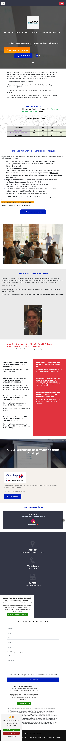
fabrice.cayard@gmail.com (33, 585)
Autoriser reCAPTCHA (24, 703)
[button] (2, 520)
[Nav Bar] (61, 3)
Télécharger (14, 496)
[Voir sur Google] (33, 521)
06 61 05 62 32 (25, 56)
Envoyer (35, 680)
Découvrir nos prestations (34, 212)
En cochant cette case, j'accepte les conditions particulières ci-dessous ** (33, 675)
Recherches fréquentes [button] (33, 734)
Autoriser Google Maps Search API (17, 614)
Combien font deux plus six (16, 652)
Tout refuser (11, 733)
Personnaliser (11, 737)
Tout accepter (11, 730)
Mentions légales (39, 737)
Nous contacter (44, 56)
